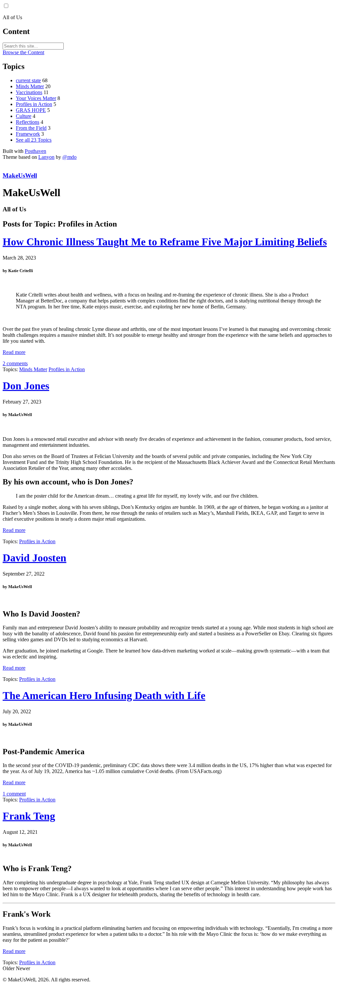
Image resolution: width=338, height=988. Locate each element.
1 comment (14, 793)
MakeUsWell (20, 175)
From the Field (31, 128)
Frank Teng (29, 816)
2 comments (15, 363)
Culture (23, 116)
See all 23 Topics (33, 140)
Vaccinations (29, 92)
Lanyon (46, 157)
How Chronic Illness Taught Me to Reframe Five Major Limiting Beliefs (165, 242)
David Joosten (34, 558)
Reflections (27, 122)
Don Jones (26, 386)
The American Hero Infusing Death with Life (104, 695)
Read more (14, 352)
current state (28, 80)
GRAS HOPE (31, 110)
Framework (28, 134)
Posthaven (35, 151)
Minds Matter (30, 86)
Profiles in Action (34, 104)
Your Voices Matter (36, 98)
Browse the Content (23, 52)
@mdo (69, 157)
